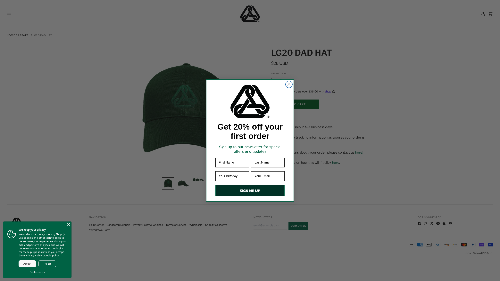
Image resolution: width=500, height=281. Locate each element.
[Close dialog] (289, 84)
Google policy (51, 255)
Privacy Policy (34, 255)
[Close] (69, 224)
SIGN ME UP (250, 191)
